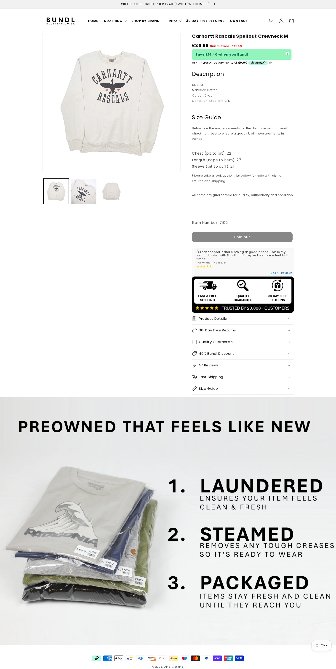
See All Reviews (282, 273)
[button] (115, 21)
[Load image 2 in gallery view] (83, 191)
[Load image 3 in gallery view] (111, 191)
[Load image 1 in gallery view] (56, 191)
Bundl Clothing (174, 667)
